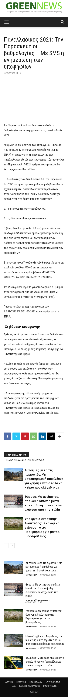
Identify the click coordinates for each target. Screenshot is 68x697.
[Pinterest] (25, 436)
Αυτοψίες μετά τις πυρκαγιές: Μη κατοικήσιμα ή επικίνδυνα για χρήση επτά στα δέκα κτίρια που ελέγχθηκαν (44, 478)
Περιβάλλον (35, 681)
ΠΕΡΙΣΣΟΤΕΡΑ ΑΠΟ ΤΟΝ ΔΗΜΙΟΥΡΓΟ (25, 460)
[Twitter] (16, 436)
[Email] (51, 436)
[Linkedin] (42, 436)
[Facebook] (7, 436)
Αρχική (9, 681)
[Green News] (34, 8)
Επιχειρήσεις (53, 681)
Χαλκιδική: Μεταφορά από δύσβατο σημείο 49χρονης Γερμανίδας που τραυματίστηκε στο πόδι (45, 661)
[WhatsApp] (33, 436)
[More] (60, 436)
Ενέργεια (21, 681)
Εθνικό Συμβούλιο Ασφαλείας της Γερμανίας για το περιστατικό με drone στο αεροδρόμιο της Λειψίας (45, 640)
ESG (14, 685)
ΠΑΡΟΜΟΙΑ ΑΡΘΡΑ (16, 455)
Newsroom (31, 574)
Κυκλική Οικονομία (29, 685)
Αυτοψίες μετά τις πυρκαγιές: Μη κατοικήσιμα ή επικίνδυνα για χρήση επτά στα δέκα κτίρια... (44, 566)
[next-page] (12, 545)
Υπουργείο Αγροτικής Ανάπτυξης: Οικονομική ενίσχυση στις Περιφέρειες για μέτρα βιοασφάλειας (42, 527)
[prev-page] (6, 545)
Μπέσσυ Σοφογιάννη (37, 600)
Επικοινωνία (49, 685)
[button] (6, 22)
